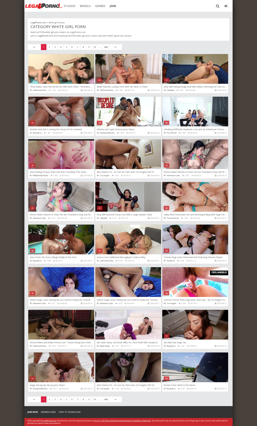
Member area (48, 412)
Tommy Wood (173, 218)
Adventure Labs (173, 175)
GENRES (100, 6)
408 (106, 47)
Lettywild (170, 90)
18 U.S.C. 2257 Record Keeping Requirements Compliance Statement (122, 420)
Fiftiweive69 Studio (40, 175)
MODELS (85, 6)
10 (94, 47)
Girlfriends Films (39, 90)
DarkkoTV (171, 260)
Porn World (171, 133)
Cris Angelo (104, 175)
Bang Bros (37, 133)
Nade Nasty (105, 346)
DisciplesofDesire (107, 133)
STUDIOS (69, 6)
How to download (70, 412)
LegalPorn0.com (45, 35)
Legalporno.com (43, 6)
